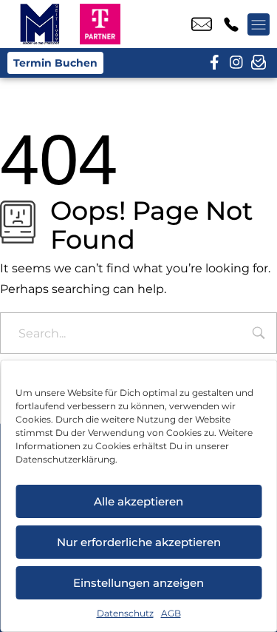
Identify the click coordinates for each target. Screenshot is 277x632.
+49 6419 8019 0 (231, 24)
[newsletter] (258, 63)
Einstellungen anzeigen (138, 583)
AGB (171, 613)
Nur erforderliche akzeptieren (139, 542)
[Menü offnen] (258, 24)
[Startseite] (39, 24)
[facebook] (214, 63)
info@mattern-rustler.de (202, 24)
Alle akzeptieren (138, 501)
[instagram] (236, 63)
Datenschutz (125, 613)
